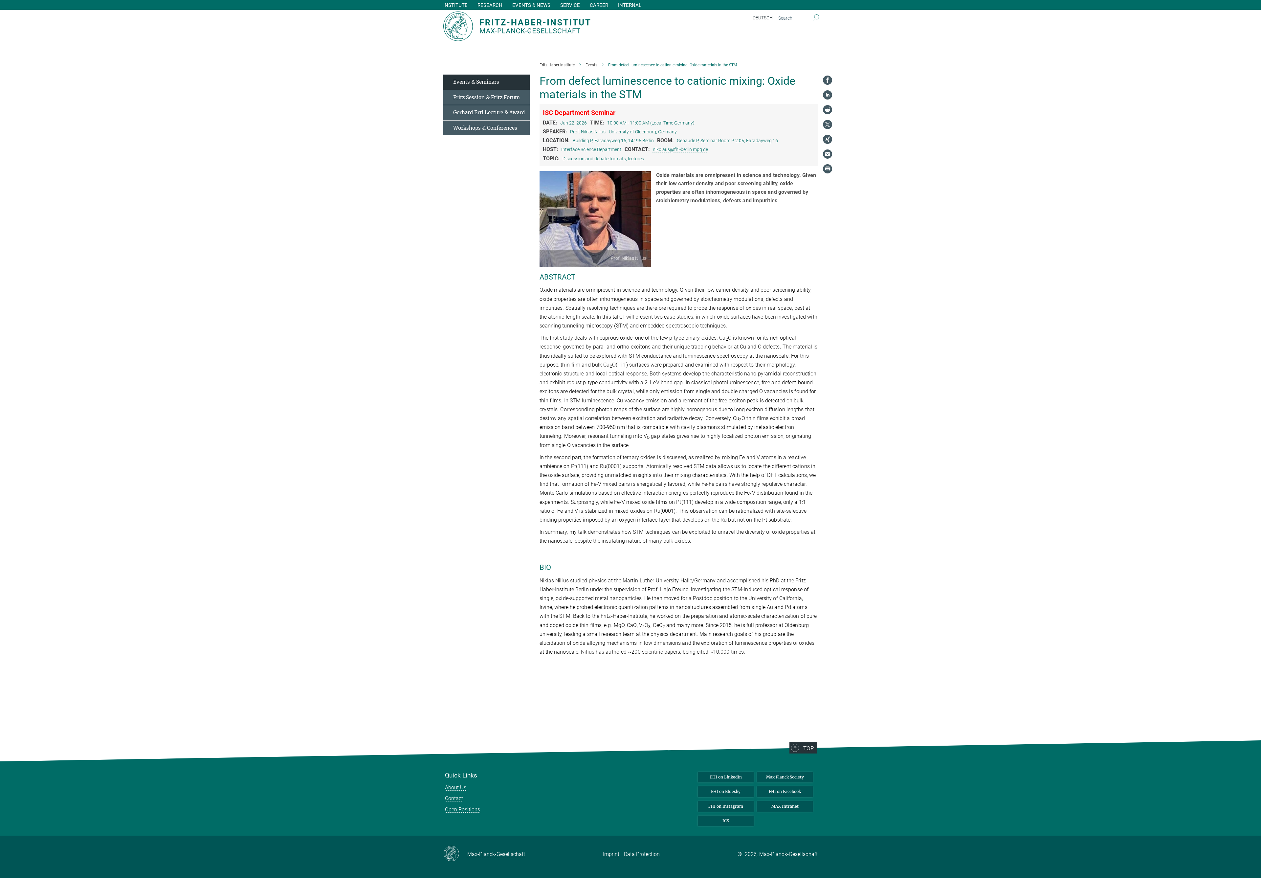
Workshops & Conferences (485, 128)
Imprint (611, 854)
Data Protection (642, 854)
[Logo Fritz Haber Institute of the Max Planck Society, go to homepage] (566, 26)
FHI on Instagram (725, 806)
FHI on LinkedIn (726, 777)
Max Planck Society (785, 777)
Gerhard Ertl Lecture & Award (489, 112)
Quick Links (461, 775)
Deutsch (763, 17)
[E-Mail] (827, 154)
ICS (725, 820)
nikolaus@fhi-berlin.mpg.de (680, 149)
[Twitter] (827, 124)
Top (808, 748)
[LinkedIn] (827, 95)
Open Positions (462, 809)
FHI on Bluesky (726, 791)
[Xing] (827, 139)
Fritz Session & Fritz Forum (486, 97)
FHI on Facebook (785, 791)
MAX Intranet (785, 806)
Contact (454, 798)
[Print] (827, 169)
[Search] (816, 18)
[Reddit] (827, 110)
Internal (629, 5)
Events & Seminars (476, 82)
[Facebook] (827, 80)
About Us (455, 787)
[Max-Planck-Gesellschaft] (455, 854)
